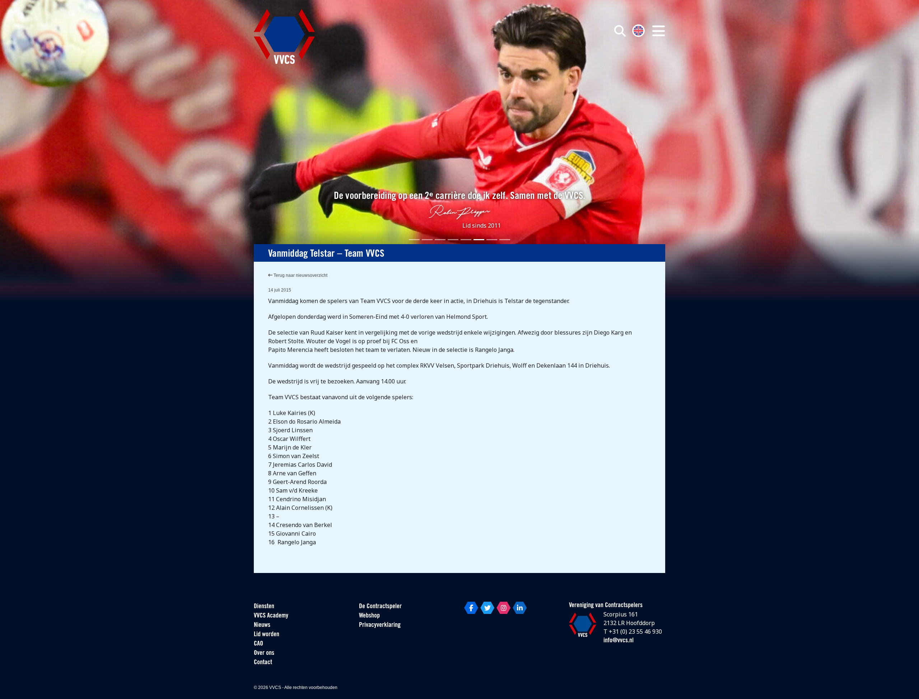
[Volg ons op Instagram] (503, 608)
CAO (258, 644)
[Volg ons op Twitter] (487, 608)
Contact (263, 663)
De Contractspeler (380, 607)
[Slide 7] (491, 240)
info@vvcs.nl (618, 641)
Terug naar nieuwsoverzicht (299, 275)
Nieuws (262, 625)
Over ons (264, 653)
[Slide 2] (427, 240)
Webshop (369, 616)
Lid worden (266, 635)
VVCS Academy (271, 616)
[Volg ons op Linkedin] (520, 608)
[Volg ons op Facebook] (471, 608)
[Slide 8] (504, 240)
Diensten (264, 607)
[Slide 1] (414, 240)
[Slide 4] (453, 240)
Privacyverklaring (380, 625)
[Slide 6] (479, 240)
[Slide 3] (440, 240)
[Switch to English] (638, 30)
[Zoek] (620, 31)
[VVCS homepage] (284, 36)
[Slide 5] (466, 240)
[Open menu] (658, 31)
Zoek (538, 63)
